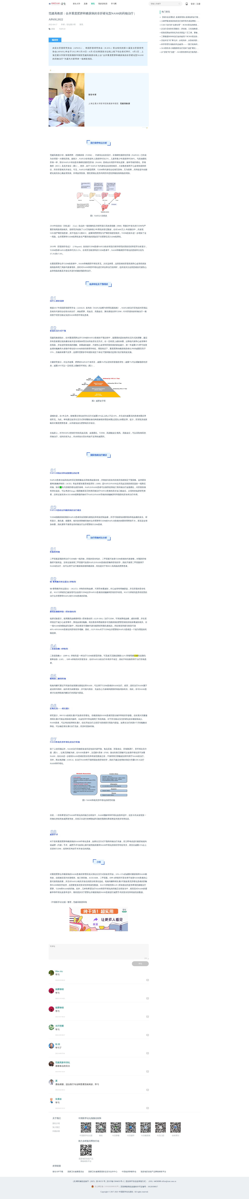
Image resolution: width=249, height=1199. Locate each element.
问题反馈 (56, 1131)
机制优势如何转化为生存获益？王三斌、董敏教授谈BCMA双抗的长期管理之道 (192, 33)
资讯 (93, 4)
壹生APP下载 (58, 1172)
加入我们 (56, 1127)
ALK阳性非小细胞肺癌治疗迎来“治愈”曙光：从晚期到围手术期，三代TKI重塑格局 (194, 48)
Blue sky (59, 971)
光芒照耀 (59, 1026)
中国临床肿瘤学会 (129, 1172)
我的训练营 (102, 4)
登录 (193, 4)
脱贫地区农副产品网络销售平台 (153, 1172)
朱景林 (58, 1099)
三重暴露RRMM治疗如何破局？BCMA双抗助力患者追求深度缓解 (187, 37)
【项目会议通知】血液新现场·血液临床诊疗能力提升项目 (184, 17)
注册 (198, 4)
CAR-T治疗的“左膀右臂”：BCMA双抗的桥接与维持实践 (183, 25)
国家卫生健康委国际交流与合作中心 (102, 1172)
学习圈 (113, 4)
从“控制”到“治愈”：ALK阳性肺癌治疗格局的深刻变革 (182, 52)
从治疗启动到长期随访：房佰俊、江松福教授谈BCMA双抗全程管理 (188, 29)
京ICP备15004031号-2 (115, 1181)
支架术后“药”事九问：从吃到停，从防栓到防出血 (181, 40)
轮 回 (57, 1044)
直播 (85, 4)
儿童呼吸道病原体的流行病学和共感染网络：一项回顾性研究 (185, 21)
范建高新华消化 (62, 1062)
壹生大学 (76, 4)
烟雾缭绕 (59, 989)
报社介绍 (56, 1123)
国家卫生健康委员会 (76, 1172)
